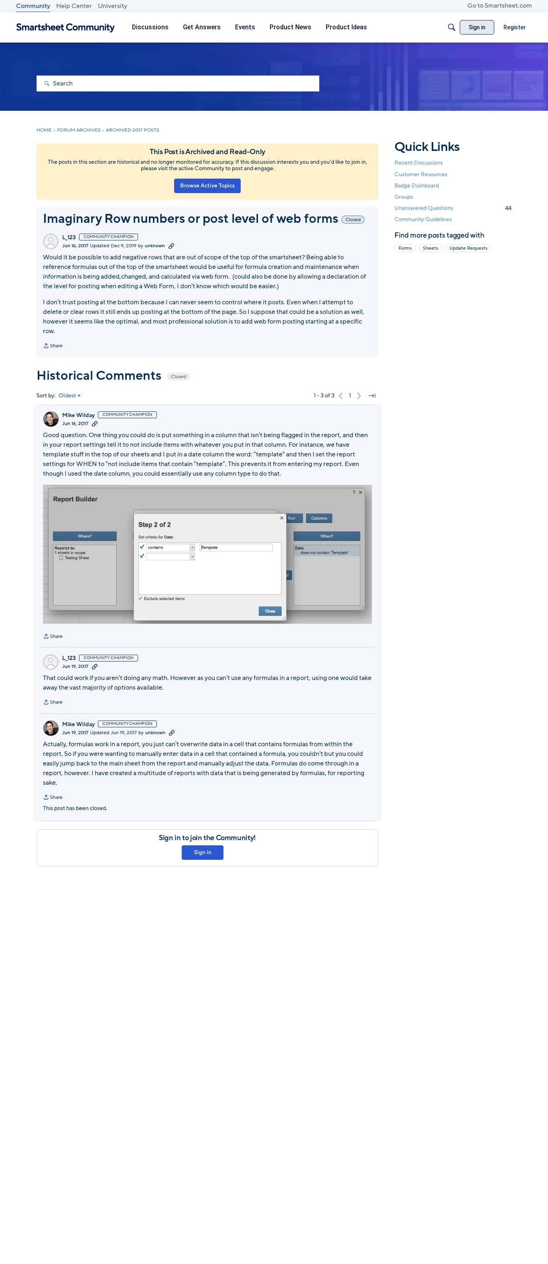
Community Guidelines (423, 219)
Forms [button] (405, 248)
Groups (403, 197)
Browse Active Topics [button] (207, 185)
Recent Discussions (418, 163)
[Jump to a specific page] (371, 395)
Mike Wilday (78, 415)
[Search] (451, 27)
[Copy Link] (171, 245)
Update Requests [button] (468, 248)
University (112, 6)
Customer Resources (420, 174)
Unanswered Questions (452, 208)
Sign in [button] (202, 852)
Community (33, 6)
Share (53, 346)
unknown (155, 245)
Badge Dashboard (416, 185)
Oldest (67, 396)
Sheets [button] (430, 248)
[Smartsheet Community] (65, 27)
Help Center (74, 6)
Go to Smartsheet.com (499, 5)
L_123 (69, 237)
